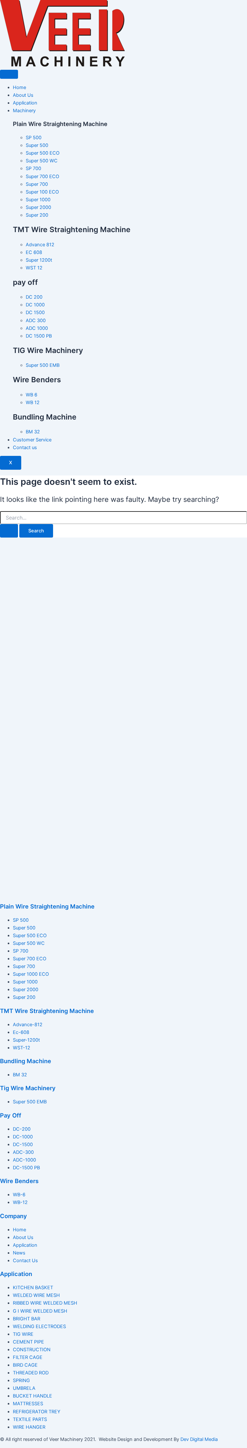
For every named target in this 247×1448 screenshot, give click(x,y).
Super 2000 (25, 989)
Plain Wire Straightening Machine (47, 906)
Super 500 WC (29, 943)
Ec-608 (21, 1032)
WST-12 (21, 1048)
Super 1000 (25, 982)
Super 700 (24, 966)
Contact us (25, 447)
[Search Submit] (9, 531)
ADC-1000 (24, 1160)
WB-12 (20, 1202)
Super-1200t (26, 1040)
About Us (23, 95)
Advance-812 (27, 1024)
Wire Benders (19, 1180)
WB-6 (19, 1195)
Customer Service (32, 440)
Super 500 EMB (30, 1102)
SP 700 (20, 951)
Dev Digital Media (199, 1439)
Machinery (24, 110)
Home (19, 87)
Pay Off (10, 1115)
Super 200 (24, 997)
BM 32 (20, 1075)
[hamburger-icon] (9, 74)
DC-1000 (23, 1137)
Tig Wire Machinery (28, 1087)
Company (13, 1215)
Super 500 (24, 928)
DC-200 (22, 1129)
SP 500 (21, 920)
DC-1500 (23, 1144)
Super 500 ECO (30, 935)
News (19, 1253)
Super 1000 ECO (31, 974)
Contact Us (25, 1260)
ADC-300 (23, 1152)
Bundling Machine (25, 1060)
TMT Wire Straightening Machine (47, 1010)
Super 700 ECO (29, 959)
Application (25, 103)
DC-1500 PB (26, 1168)
